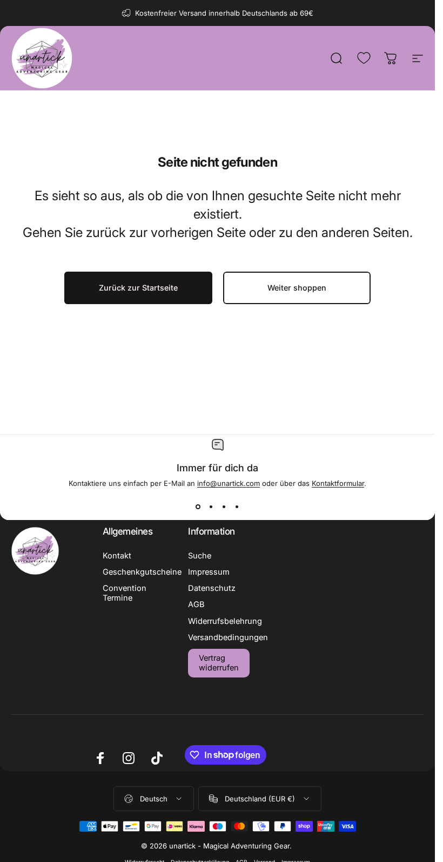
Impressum (209, 572)
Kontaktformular (338, 483)
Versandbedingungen (228, 637)
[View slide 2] (211, 507)
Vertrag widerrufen (219, 663)
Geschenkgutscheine (142, 572)
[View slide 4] (237, 507)
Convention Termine (124, 593)
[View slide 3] (224, 507)
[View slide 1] (198, 507)
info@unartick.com (228, 483)
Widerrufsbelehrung (225, 621)
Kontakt (117, 556)
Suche (199, 556)
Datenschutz (212, 588)
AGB (196, 604)
